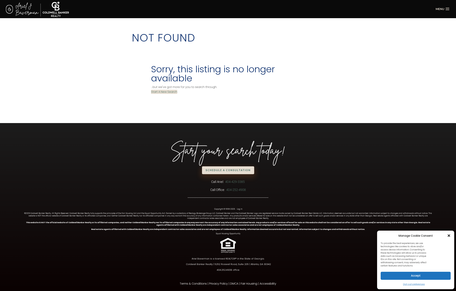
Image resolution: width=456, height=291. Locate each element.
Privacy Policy (218, 284)
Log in (239, 209)
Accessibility (268, 284)
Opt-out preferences (414, 284)
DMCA (234, 284)
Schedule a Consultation (228, 170)
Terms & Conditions (193, 284)
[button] (449, 235)
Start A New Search (164, 92)
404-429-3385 (235, 182)
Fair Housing (249, 284)
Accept (416, 275)
